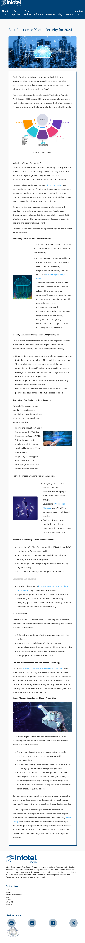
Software (38, 14)
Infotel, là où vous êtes (11, 3)
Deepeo (8, 892)
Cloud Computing (54, 185)
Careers (69, 14)
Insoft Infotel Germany (13, 895)
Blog (60, 14)
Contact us (79, 13)
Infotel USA (9, 904)
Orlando (8, 900)
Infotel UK (9, 902)
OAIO (7, 897)
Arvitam (8, 890)
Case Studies (27, 13)
